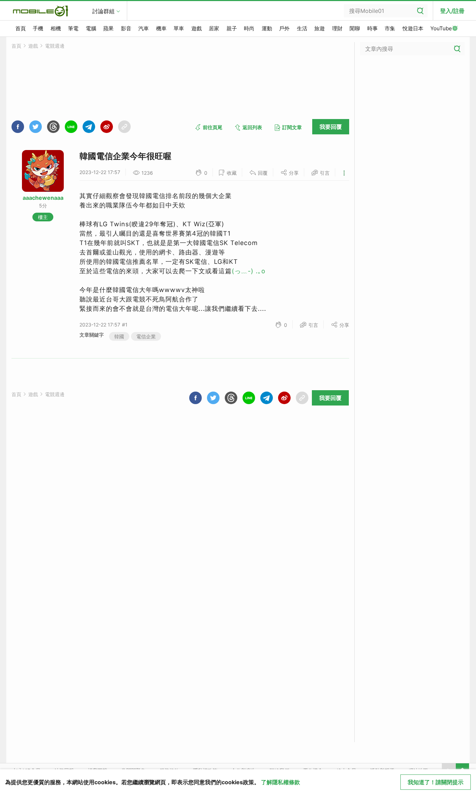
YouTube (441, 28)
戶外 (284, 28)
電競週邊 (54, 46)
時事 (372, 28)
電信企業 (146, 336)
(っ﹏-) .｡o (249, 271)
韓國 (119, 336)
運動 (267, 28)
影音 (126, 28)
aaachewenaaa (43, 197)
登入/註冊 (452, 10)
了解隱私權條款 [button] (280, 782)
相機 (56, 28)
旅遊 (319, 28)
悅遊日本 (412, 28)
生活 (302, 28)
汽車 (143, 28)
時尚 (249, 28)
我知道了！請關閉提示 (435, 782)
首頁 (20, 28)
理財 (337, 28)
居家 (214, 28)
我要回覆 (331, 126)
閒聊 (355, 28)
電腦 (91, 28)
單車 (179, 28)
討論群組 (103, 11)
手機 (38, 28)
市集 (390, 28)
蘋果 (108, 28)
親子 (232, 28)
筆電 (73, 28)
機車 (161, 28)
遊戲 (196, 28)
